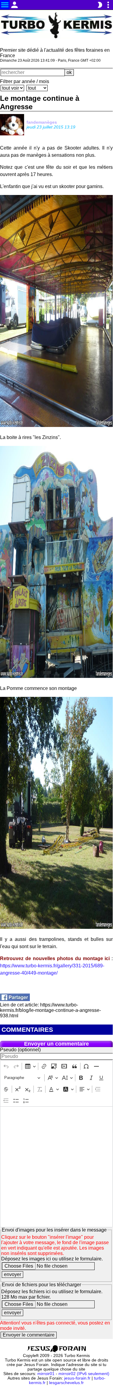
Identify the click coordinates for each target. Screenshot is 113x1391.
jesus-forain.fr (77, 1378)
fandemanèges (42, 122)
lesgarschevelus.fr (66, 1382)
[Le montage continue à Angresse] (15, 999)
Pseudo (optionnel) (20, 1049)
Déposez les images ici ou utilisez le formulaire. (52, 1258)
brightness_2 (99, 4)
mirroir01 (46, 1373)
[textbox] (56, 1166)
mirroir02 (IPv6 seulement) (83, 1373)
